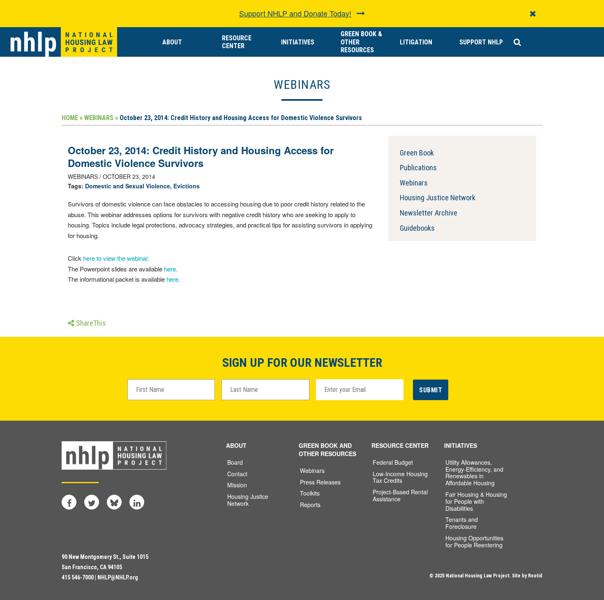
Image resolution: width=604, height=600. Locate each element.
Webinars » (101, 118)
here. (171, 268)
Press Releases (320, 482)
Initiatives (297, 42)
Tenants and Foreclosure (461, 523)
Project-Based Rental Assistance (400, 495)
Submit (430, 390)
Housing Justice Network (437, 197)
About (172, 42)
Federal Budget (393, 462)
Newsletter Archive (428, 212)
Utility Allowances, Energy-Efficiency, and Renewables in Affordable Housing (474, 472)
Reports (310, 504)
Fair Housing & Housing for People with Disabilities (476, 501)
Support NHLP (481, 42)
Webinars (414, 182)
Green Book (417, 152)
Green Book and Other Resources (327, 449)
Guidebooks (417, 228)
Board (235, 462)
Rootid (535, 576)
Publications (418, 167)
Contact (237, 474)
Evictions (186, 186)
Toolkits (310, 493)
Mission (237, 485)
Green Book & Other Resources (361, 41)
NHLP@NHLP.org (117, 577)
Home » (72, 118)
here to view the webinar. (116, 258)
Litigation (416, 42)
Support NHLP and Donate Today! (295, 13)
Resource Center (236, 42)
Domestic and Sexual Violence (127, 186)
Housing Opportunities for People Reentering (474, 541)
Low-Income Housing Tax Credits (400, 477)
